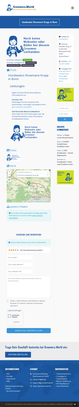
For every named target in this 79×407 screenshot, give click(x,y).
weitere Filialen (19, 206)
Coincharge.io (61, 379)
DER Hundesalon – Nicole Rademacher (65, 153)
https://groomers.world (42, 386)
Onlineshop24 (68, 404)
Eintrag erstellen (18, 354)
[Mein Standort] (37, 175)
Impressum (10, 379)
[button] (10, 46)
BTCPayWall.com (62, 384)
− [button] (9, 174)
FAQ (8, 374)
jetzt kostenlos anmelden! (22, 107)
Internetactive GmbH (40, 404)
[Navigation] (72, 8)
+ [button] (9, 171)
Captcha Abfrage (15, 310)
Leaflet (25, 201)
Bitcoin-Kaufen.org (63, 381)
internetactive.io (62, 386)
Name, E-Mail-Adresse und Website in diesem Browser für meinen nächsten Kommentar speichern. (27, 303)
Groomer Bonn (31, 63)
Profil (13, 70)
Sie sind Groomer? (13, 391)
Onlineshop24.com (63, 374)
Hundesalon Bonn (28, 65)
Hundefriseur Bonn (14, 65)
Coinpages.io (61, 376)
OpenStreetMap (39, 201)
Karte (13, 166)
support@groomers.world (43, 383)
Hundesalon (27, 60)
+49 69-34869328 (39, 379)
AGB (8, 381)
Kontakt (9, 376)
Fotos (13, 150)
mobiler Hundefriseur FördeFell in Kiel (63, 144)
